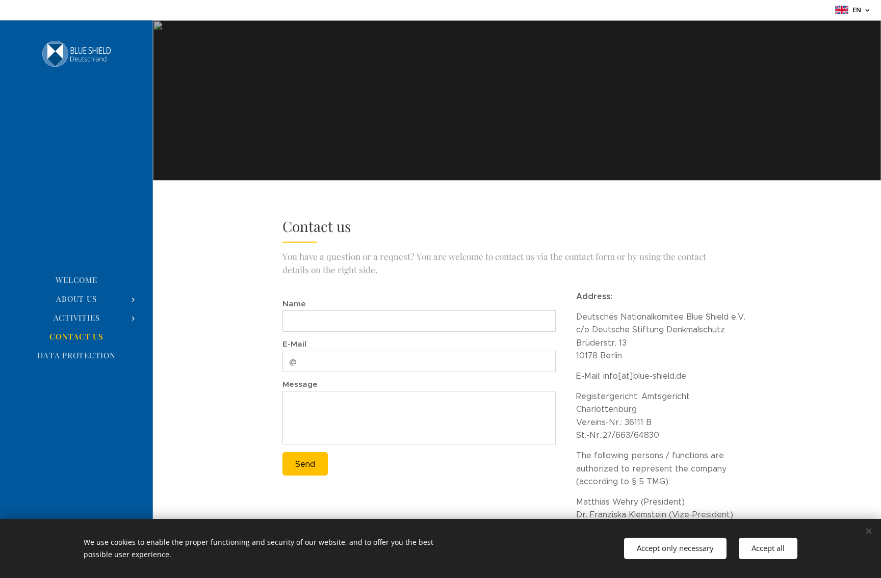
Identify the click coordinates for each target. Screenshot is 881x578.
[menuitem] (76, 280)
